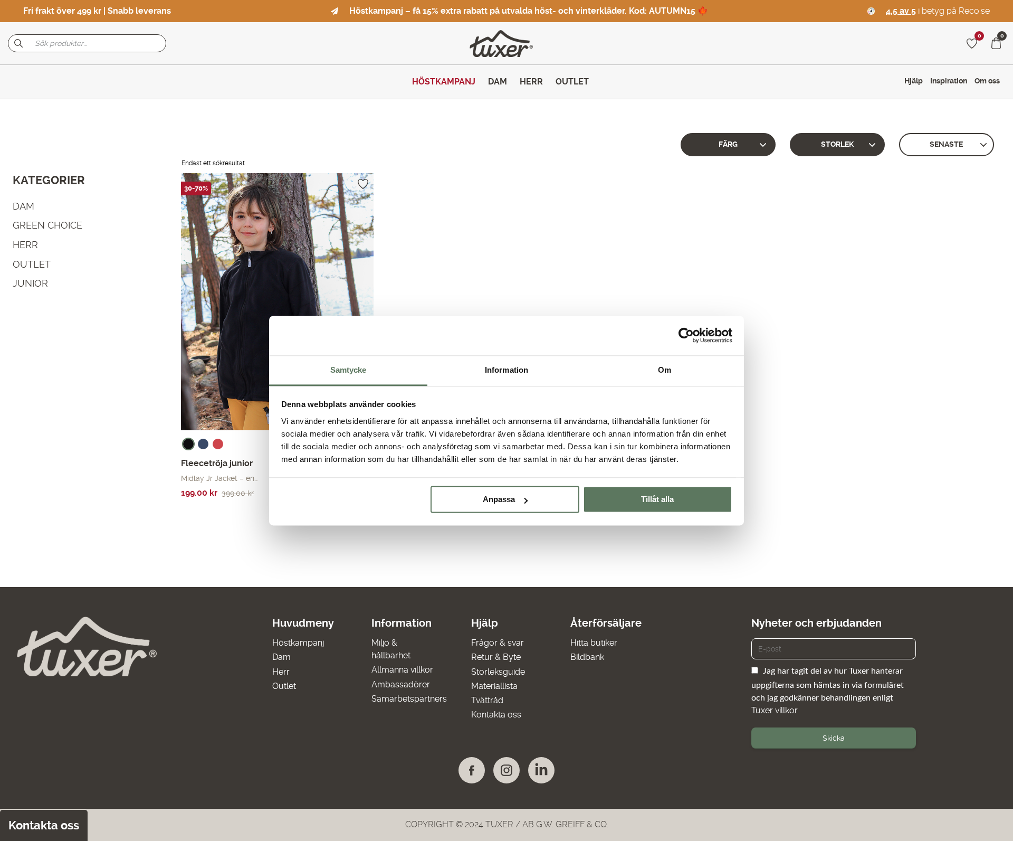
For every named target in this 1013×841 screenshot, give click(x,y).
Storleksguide (498, 672)
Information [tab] (506, 369)
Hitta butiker (593, 643)
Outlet (284, 686)
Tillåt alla (657, 499)
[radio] (188, 444)
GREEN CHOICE (47, 225)
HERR (25, 244)
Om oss (987, 81)
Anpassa (499, 499)
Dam (281, 657)
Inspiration (948, 81)
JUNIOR (30, 283)
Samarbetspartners (409, 699)
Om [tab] (664, 369)
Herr (281, 672)
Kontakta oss (496, 715)
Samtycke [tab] (348, 369)
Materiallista (494, 686)
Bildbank (587, 657)
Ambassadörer (400, 684)
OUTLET (32, 263)
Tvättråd (487, 700)
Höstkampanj (298, 643)
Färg (728, 144)
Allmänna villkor (402, 670)
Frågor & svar (497, 643)
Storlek (837, 144)
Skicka (834, 738)
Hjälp (913, 81)
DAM (23, 206)
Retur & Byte (496, 657)
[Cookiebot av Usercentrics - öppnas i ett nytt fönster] (686, 335)
